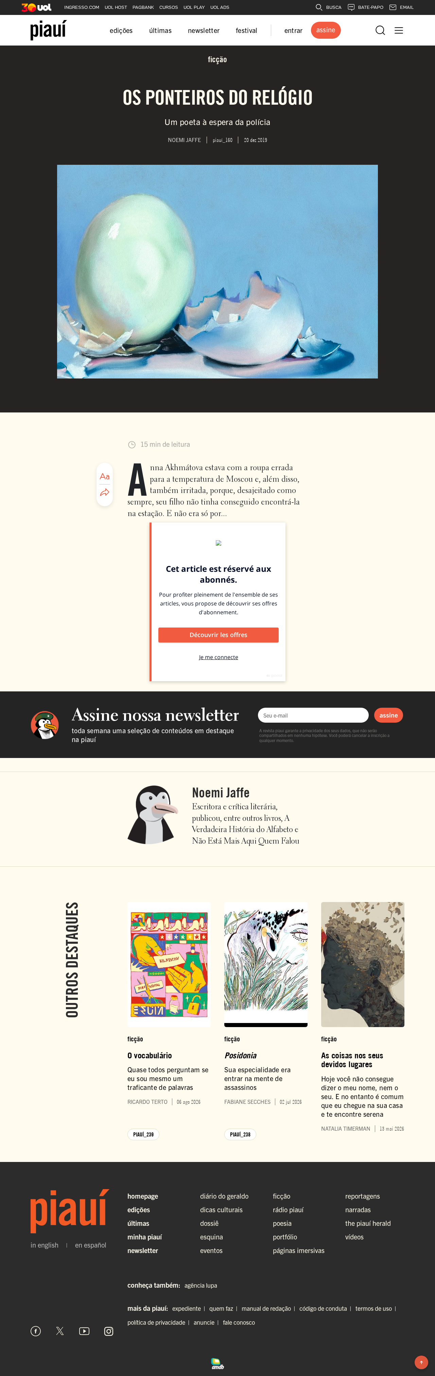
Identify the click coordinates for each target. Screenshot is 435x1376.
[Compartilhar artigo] (105, 492)
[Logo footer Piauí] (72, 1211)
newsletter (204, 30)
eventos (211, 1250)
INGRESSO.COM (81, 7)
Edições (138, 1209)
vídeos (354, 1236)
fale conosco (239, 1322)
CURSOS (168, 7)
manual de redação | (270, 1308)
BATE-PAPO (370, 7)
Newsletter (142, 1250)
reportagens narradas (362, 1203)
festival (247, 30)
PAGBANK (143, 7)
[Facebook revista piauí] (36, 1331)
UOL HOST (116, 7)
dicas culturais (221, 1209)
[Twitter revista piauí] (60, 1331)
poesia (282, 1223)
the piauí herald (368, 1223)
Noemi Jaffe (221, 792)
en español (90, 1244)
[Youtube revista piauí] (84, 1331)
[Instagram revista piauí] (109, 1331)
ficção (281, 1196)
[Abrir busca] (380, 30)
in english (44, 1244)
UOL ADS (219, 7)
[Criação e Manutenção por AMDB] (217, 1362)
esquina (211, 1236)
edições (121, 30)
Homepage (142, 1196)
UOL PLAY (194, 7)
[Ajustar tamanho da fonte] (105, 476)
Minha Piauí (144, 1236)
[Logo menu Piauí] (49, 30)
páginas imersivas (299, 1250)
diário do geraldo (224, 1196)
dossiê (209, 1223)
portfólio (285, 1236)
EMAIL (407, 7)
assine (389, 715)
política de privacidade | (159, 1322)
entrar (293, 30)
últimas (160, 30)
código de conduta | (326, 1308)
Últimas (138, 1223)
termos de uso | (377, 1308)
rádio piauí (288, 1209)
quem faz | (224, 1308)
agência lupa (201, 1285)
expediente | (190, 1308)
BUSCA (334, 7)
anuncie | (208, 1322)
